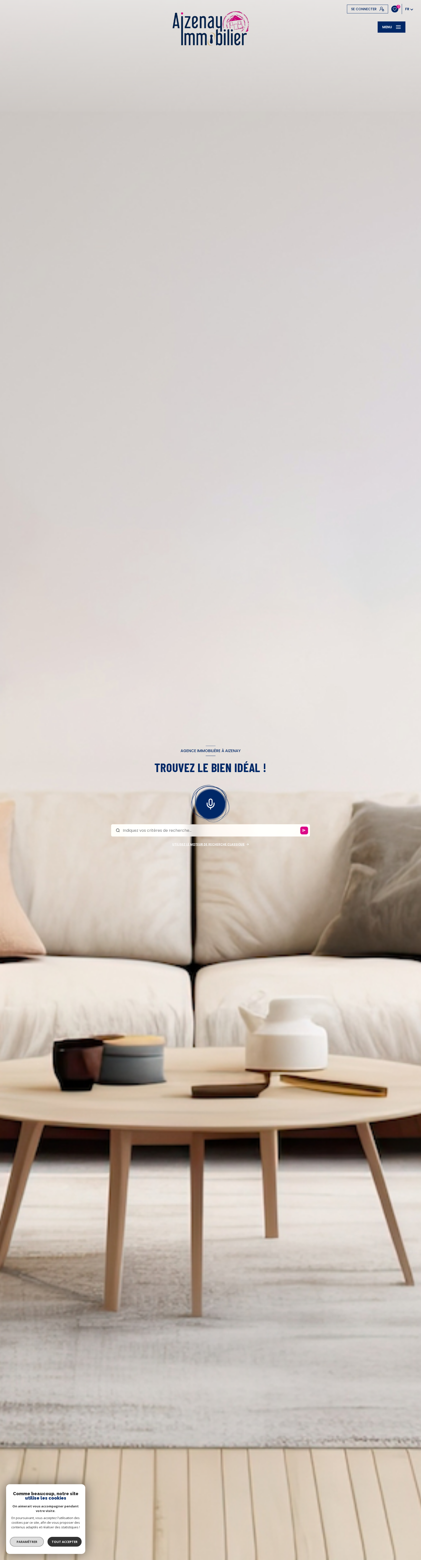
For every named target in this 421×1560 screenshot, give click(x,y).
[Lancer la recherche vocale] (210, 802)
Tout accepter (64, 1542)
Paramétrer (27, 1542)
